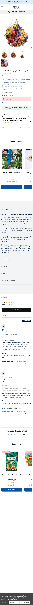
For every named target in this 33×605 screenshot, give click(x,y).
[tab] (26, 321)
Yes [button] (17, 361)
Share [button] (24, 361)
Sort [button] (3, 315)
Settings (4, 602)
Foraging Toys (11, 434)
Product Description (7, 92)
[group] (16, 302)
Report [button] (20, 361)
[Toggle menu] (2, 7)
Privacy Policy (13, 599)
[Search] (25, 8)
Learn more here (26, 103)
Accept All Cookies (23, 602)
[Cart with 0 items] (29, 8)
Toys (24, 434)
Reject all (12, 602)
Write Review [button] (16, 309)
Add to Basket (12, 187)
